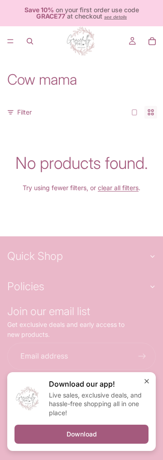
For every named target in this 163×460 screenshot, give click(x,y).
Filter (24, 112)
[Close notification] (146, 381)
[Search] (30, 41)
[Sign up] (142, 355)
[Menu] (10, 41)
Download (82, 434)
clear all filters (118, 188)
